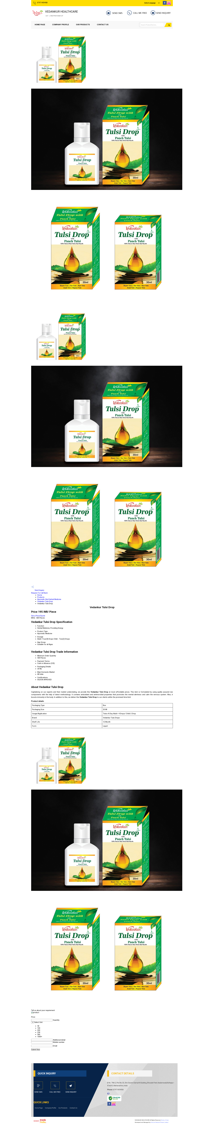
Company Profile (60, 25)
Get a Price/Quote (38, 616)
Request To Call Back (39, 593)
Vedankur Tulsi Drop (45, 601)
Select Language (150, 3)
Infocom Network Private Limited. (160, 1122)
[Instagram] (169, 4)
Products (40, 597)
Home (39, 595)
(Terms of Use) (165, 1120)
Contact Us (102, 25)
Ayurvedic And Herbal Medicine (49, 599)
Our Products (83, 25)
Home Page (40, 25)
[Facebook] (165, 4)
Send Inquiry (39, 590)
